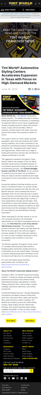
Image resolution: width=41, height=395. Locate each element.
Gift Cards (7, 351)
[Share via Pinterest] (35, 89)
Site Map (23, 389)
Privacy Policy (5, 385)
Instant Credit (8, 354)
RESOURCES (8, 347)
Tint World (5, 13)
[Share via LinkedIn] (38, 89)
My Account (26, 333)
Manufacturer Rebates (11, 358)
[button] (2, 4)
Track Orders (27, 336)
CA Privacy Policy (25, 385)
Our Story (7, 333)
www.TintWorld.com (12, 312)
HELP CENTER (27, 331)
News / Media (14, 13)
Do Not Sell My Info (6, 387)
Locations (7, 343)
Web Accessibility (6, 389)
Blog (24, 349)
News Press (26, 351)
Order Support (27, 338)
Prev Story (11, 321)
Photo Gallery (27, 356)
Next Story (30, 321)
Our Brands (7, 336)
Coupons (6, 349)
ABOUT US (7, 331)
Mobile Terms (24, 387)
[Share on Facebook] (29, 89)
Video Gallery (27, 354)
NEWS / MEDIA (28, 347)
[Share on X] (32, 89)
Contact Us (26, 343)
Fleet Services (8, 356)
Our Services (8, 338)
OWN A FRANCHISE (30, 358)
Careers (6, 340)
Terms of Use (27, 340)
